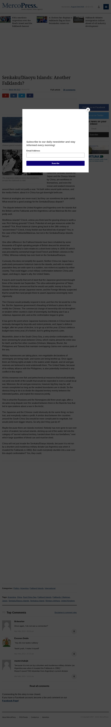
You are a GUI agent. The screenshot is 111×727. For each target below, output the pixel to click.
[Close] (88, 110)
